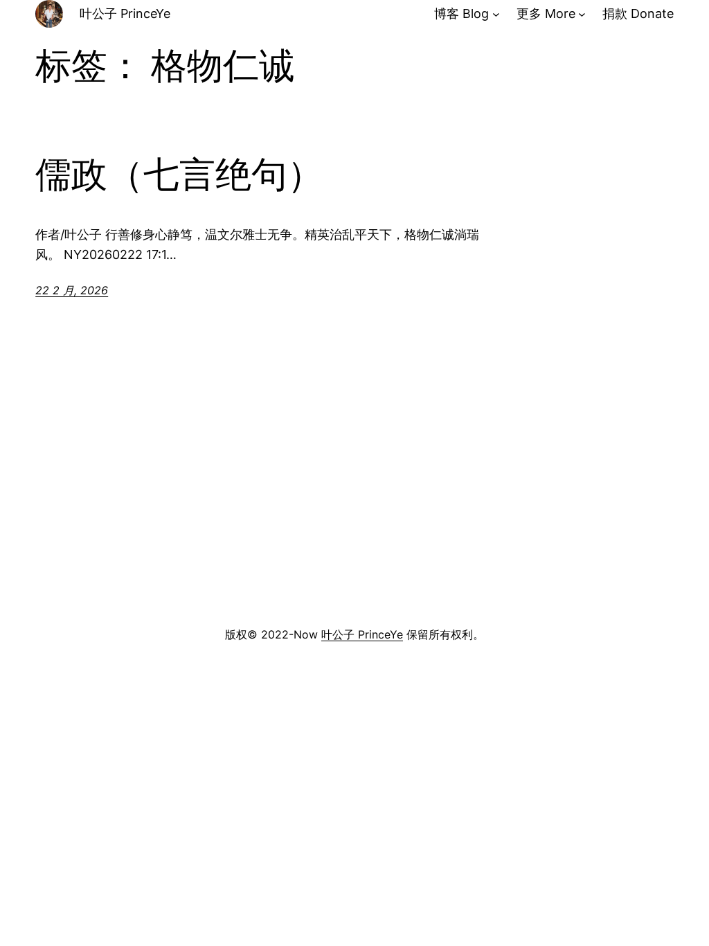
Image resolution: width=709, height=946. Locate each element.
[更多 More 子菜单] (582, 14)
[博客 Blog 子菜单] (496, 14)
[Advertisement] (354, 512)
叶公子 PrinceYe (125, 13)
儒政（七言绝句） (179, 174)
